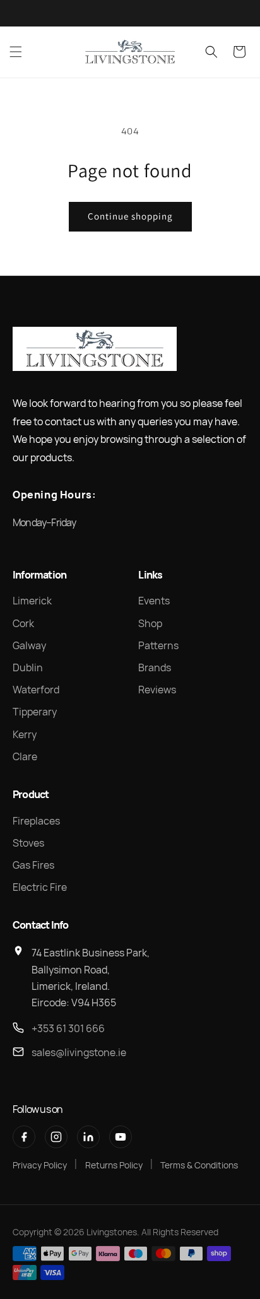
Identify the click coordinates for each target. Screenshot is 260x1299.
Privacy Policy (40, 1165)
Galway (29, 645)
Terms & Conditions (199, 1165)
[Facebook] (24, 1137)
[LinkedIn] (88, 1137)
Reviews (157, 690)
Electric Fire (40, 887)
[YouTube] (120, 1137)
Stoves (28, 843)
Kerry (25, 734)
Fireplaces (36, 821)
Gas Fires (33, 865)
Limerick (32, 601)
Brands (154, 667)
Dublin (28, 667)
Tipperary (35, 712)
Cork (23, 623)
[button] (16, 52)
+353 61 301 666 (68, 1028)
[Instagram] (56, 1137)
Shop (150, 623)
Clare (25, 756)
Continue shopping (130, 216)
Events (154, 601)
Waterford (36, 690)
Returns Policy (114, 1165)
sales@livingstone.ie (79, 1052)
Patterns (158, 645)
